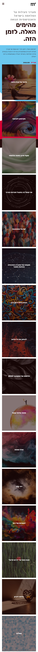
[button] (33, 62)
